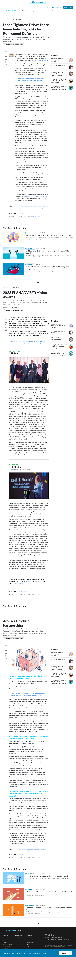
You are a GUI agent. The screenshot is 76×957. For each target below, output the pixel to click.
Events (46, 10)
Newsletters (59, 7)
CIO (45, 937)
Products (6, 287)
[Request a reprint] (6, 62)
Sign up (70, 7)
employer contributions (32, 208)
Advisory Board (30, 939)
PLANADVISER (50, 937)
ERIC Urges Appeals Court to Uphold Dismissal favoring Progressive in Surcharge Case (58, 88)
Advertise (29, 944)
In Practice (6, 19)
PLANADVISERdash (19, 939)
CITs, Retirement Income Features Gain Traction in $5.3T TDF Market (48, 892)
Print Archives (6, 946)
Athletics (26, 849)
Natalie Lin (12, 635)
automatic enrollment (24, 206)
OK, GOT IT (65, 953)
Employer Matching (42, 208)
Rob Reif (29, 581)
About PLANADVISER (32, 937)
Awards (39, 10)
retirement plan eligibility (24, 210)
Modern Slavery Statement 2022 (52, 948)
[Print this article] (6, 64)
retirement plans (26, 851)
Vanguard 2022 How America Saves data (35, 196)
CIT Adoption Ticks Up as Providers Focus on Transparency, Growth (57, 74)
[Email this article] (6, 51)
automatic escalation (33, 206)
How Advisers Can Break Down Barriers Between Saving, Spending (47, 876)
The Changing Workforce (40, 60)
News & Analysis (23, 10)
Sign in (65, 7)
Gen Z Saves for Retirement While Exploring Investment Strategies (58, 60)
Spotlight (17, 940)
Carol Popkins (18, 583)
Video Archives (6, 948)
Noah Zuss (12, 41)
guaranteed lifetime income (34, 849)
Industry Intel (36, 216)
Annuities (21, 849)
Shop (53, 7)
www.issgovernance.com (50, 941)
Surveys (32, 10)
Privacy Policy (41, 953)
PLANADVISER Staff (14, 307)
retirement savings (34, 210)
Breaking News (18, 937)
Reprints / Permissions (32, 940)
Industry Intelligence (56, 10)
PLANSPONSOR (59, 937)
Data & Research (30, 232)
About (48, 7)
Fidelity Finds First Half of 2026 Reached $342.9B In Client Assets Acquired (59, 81)
